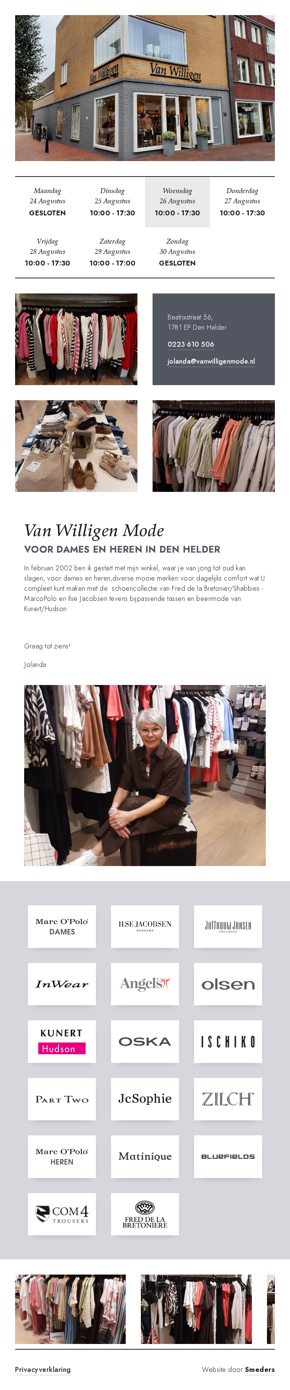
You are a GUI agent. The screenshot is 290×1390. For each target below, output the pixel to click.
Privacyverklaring (43, 1370)
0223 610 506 (191, 344)
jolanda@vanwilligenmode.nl (211, 361)
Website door (238, 1370)
